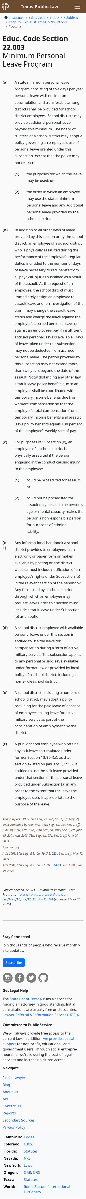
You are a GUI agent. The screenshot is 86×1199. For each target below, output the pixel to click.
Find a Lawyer (14, 1077)
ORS (36, 1172)
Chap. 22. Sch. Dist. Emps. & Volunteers (38, 22)
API (5, 1099)
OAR (27, 1172)
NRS (27, 1158)
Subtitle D (71, 17)
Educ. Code (37, 17)
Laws (28, 1165)
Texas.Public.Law (39, 7)
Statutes (18, 17)
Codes (29, 1137)
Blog (6, 1084)
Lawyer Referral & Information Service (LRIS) (40, 1014)
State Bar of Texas (24, 998)
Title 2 (54, 17)
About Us (10, 1091)
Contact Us (12, 1106)
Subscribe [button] (14, 962)
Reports (9, 1113)
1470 (57, 865)
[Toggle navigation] (77, 6)
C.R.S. (28, 1144)
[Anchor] (37, 162)
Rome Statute (35, 1186)
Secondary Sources (19, 1120)
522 (54, 853)
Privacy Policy (14, 1127)
